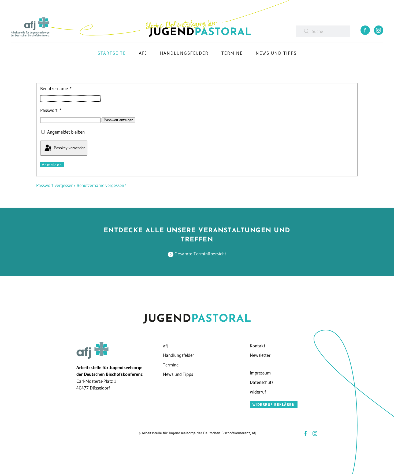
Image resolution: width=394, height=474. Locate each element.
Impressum (260, 373)
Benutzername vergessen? (101, 185)
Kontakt (257, 345)
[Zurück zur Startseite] (168, 18)
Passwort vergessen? (56, 185)
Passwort (50, 110)
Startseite (112, 53)
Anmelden (52, 165)
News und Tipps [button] (276, 53)
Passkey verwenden (69, 148)
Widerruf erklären (273, 404)
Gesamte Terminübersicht (199, 253)
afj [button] (143, 53)
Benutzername (56, 88)
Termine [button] (232, 53)
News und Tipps (178, 374)
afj (165, 345)
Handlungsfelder (184, 53)
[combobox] (323, 31)
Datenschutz (261, 382)
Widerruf (258, 392)
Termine (171, 365)
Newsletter (260, 355)
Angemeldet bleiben (66, 132)
